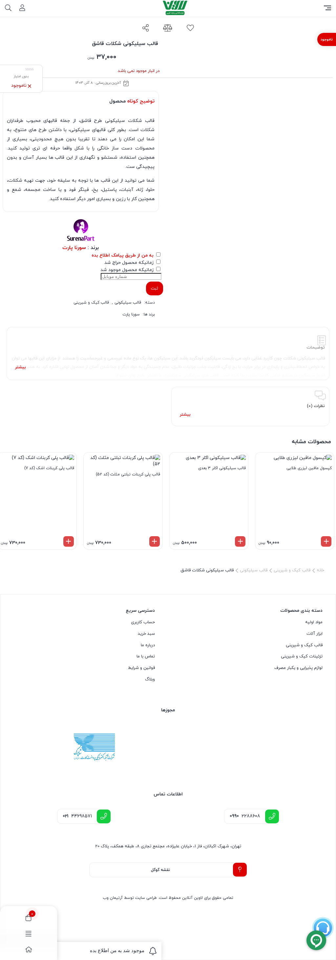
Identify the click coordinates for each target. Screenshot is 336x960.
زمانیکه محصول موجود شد (127, 270)
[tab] (168, 353)
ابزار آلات (314, 634)
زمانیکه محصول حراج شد (129, 263)
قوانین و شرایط (141, 668)
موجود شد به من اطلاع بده (117, 950)
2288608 (245, 816)
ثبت (154, 288)
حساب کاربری (143, 622)
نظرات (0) (316, 406)
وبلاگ (150, 679)
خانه (320, 570)
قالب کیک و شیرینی (91, 302)
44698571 (77, 816)
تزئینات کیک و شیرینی (302, 656)
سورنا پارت (131, 314)
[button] (326, 541)
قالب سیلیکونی (128, 302)
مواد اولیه (314, 622)
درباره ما (148, 645)
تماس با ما (145, 656)
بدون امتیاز (21, 76)
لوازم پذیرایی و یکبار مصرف (298, 668)
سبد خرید (146, 634)
